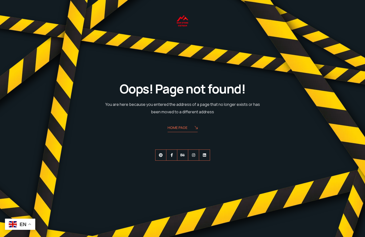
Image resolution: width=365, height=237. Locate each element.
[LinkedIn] (204, 155)
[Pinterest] (160, 155)
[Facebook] (171, 155)
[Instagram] (193, 155)
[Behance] (182, 155)
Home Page (177, 127)
